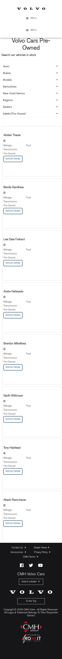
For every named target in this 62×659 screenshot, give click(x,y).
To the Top (31, 601)
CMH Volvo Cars (31, 8)
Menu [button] (34, 18)
